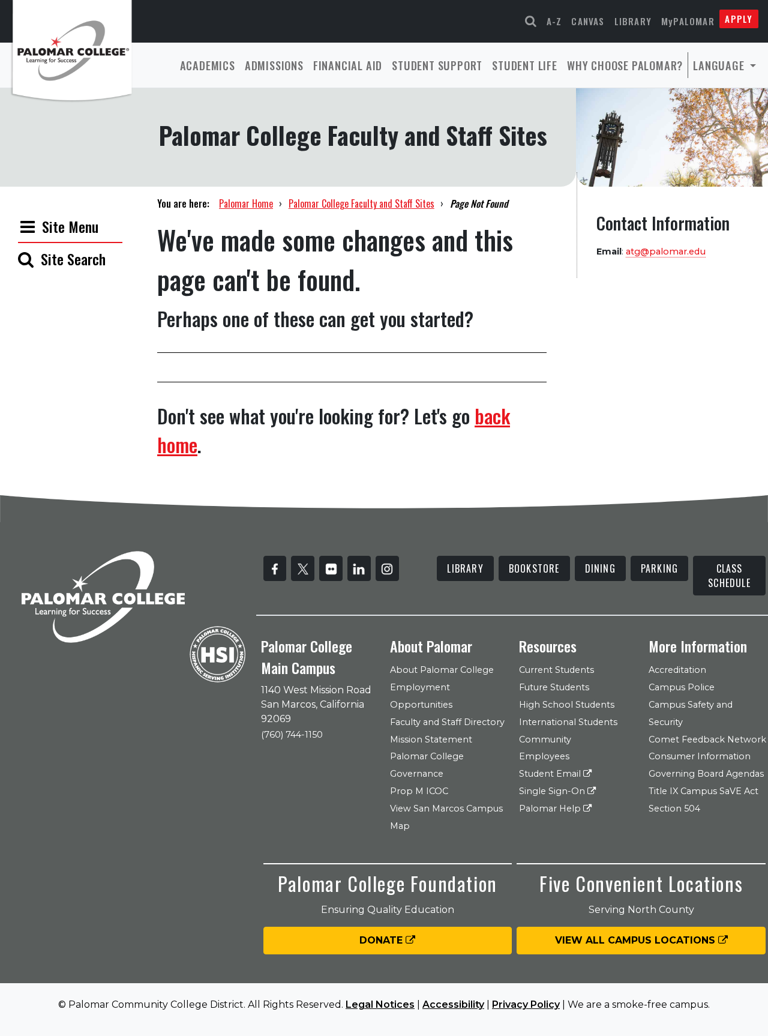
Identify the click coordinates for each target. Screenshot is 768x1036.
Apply (738, 18)
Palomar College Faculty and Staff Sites (361, 203)
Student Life (524, 65)
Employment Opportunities (421, 696)
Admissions (274, 65)
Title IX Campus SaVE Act (703, 791)
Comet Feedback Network (707, 739)
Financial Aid (347, 65)
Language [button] (720, 65)
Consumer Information (700, 756)
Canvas (587, 21)
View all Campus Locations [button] (636, 940)
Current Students (556, 669)
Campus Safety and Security (691, 713)
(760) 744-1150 (292, 734)
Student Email (551, 773)
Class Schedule (729, 575)
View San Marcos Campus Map (446, 817)
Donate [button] (382, 940)
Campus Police (682, 687)
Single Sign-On (553, 791)
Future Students (554, 687)
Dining (600, 568)
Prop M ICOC (419, 791)
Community (545, 739)
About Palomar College (442, 669)
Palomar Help (551, 808)
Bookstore (534, 568)
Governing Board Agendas (706, 773)
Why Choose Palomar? (625, 65)
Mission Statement (431, 739)
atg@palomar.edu (666, 251)
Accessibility (453, 1004)
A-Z (554, 21)
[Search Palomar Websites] (531, 21)
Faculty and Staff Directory (447, 722)
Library (633, 21)
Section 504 (674, 808)
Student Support (437, 65)
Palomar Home (246, 203)
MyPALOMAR (688, 21)
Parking (659, 568)
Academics (207, 65)
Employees (544, 756)
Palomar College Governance (427, 765)
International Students (568, 722)
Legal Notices (380, 1004)
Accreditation (677, 669)
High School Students (566, 704)
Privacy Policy (526, 1004)
